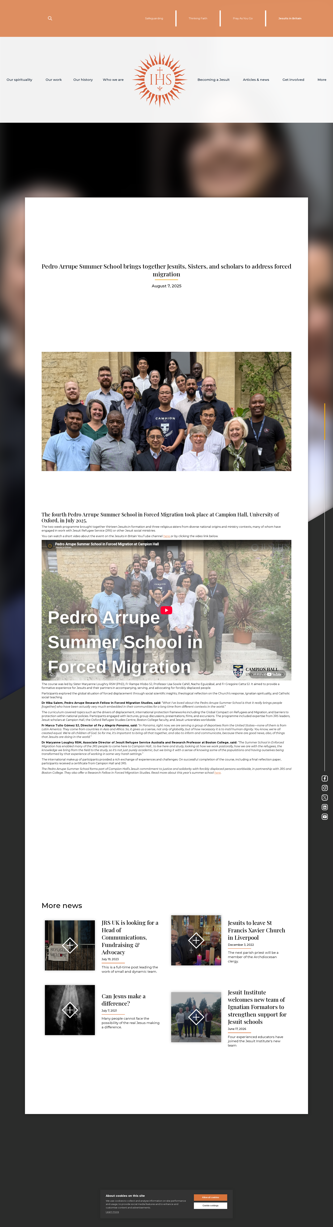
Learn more (112, 1211)
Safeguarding (154, 18)
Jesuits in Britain (290, 18)
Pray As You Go (243, 18)
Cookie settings (211, 1205)
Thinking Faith (198, 18)
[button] (19, 80)
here (167, 536)
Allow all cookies (210, 1197)
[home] (160, 80)
